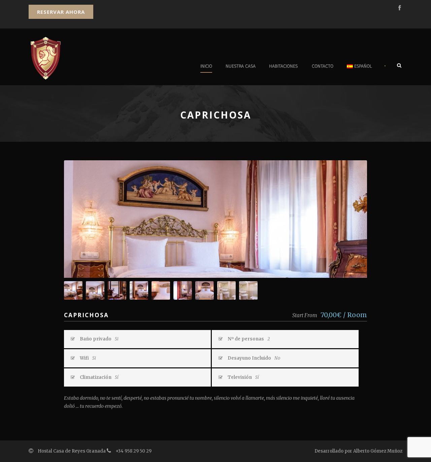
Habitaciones (283, 66)
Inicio (206, 66)
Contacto (322, 66)
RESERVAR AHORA (61, 11)
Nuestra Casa (241, 66)
